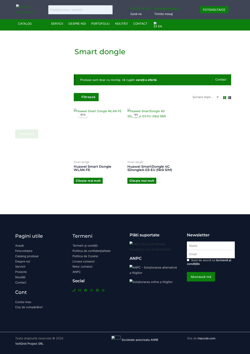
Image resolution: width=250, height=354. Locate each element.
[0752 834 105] (132, 2)
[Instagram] (91, 290)
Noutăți (121, 23)
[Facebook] (85, 290)
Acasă (19, 245)
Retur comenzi (82, 266)
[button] (25, 23)
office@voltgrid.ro (167, 8)
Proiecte (21, 272)
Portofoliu (100, 23)
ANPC (76, 272)
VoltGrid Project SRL (29, 343)
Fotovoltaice (23, 251)
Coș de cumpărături (29, 307)
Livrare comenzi (83, 261)
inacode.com (206, 338)
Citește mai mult (88, 180)
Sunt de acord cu (209, 262)
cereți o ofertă (146, 80)
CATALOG (25, 23)
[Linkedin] (97, 290)
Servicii (57, 23)
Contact (140, 23)
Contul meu (23, 302)
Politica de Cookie (85, 256)
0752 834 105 (140, 8)
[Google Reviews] (103, 290)
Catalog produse (26, 256)
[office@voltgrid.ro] (156, 2)
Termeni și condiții (85, 245)
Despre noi (77, 23)
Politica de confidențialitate (91, 251)
